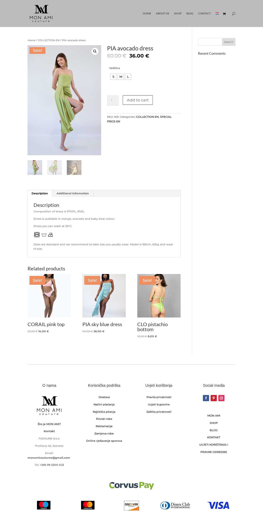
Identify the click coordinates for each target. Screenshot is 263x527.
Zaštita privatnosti (158, 411)
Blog (189, 13)
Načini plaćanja (104, 404)
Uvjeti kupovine (159, 404)
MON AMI (213, 415)
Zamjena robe (104, 433)
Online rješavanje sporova (104, 441)
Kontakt (49, 431)
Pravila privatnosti (159, 397)
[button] (94, 51)
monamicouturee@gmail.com (49, 457)
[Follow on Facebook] (206, 398)
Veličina (114, 68)
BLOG (214, 430)
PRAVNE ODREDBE (213, 452)
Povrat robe (104, 419)
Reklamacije (104, 426)
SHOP (214, 423)
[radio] (113, 77)
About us (162, 13)
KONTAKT (213, 437)
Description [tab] (40, 193)
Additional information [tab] (73, 193)
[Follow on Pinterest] (214, 398)
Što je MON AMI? (49, 424)
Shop (178, 13)
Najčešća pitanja (104, 411)
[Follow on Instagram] (221, 398)
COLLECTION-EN (49, 40)
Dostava (104, 397)
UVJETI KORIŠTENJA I (213, 444)
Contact (204, 13)
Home (147, 13)
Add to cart (138, 100)
